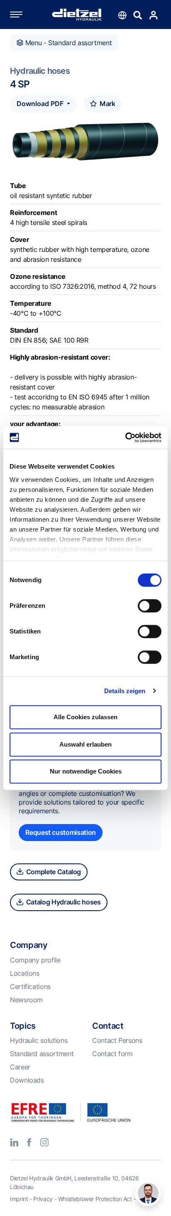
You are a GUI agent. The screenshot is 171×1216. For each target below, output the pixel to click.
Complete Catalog (52, 872)
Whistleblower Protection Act (95, 1198)
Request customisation (60, 832)
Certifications (30, 986)
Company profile (35, 960)
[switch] (149, 605)
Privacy (42, 1198)
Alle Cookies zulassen (85, 716)
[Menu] (24, 14)
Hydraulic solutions (38, 1040)
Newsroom (26, 1000)
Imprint (19, 1198)
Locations (24, 973)
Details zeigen (124, 690)
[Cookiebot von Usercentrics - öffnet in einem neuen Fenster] (125, 437)
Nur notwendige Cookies (86, 771)
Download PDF (41, 103)
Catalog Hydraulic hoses (62, 902)
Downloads (27, 1080)
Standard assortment (41, 1053)
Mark (106, 103)
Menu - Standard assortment (67, 43)
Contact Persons (117, 1040)
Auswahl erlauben (85, 744)
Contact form (112, 1053)
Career (20, 1067)
